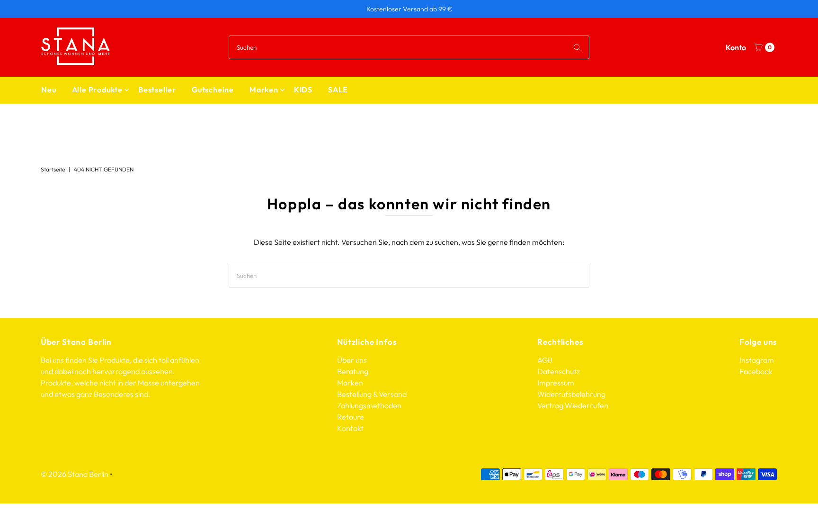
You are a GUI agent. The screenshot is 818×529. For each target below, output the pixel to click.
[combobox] (409, 47)
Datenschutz (558, 371)
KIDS (303, 89)
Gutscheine (213, 89)
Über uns (352, 360)
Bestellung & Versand (372, 394)
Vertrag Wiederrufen (572, 405)
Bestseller (157, 89)
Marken (263, 89)
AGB (544, 360)
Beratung (352, 371)
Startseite (53, 169)
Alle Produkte (97, 89)
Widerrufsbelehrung (571, 394)
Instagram (756, 360)
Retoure (350, 416)
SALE (338, 89)
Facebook (756, 371)
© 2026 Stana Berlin (74, 474)
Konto (736, 47)
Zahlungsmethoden (369, 405)
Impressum (555, 382)
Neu (48, 89)
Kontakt (350, 428)
